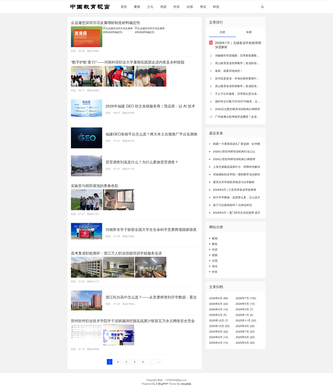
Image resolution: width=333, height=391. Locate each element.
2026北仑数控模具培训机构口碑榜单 (237, 109)
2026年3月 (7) (244, 309)
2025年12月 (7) (218, 320)
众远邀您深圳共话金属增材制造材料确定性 (105, 22)
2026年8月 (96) (218, 298)
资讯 (214, 266)
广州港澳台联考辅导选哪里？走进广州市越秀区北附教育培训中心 (238, 117)
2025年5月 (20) (245, 337)
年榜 (249, 32)
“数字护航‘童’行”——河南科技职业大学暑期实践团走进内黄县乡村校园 (127, 62)
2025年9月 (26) (245, 326)
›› (159, 362)
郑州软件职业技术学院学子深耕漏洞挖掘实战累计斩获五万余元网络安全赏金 (133, 320)
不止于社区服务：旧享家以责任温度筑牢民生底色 (238, 94)
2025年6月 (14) (218, 337)
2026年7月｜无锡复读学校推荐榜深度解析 (238, 45)
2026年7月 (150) (246, 298)
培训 (163, 6)
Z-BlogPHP (162, 383)
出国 (190, 6)
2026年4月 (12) (218, 309)
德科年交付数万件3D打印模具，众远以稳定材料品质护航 (238, 101)
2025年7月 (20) (245, 331)
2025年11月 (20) (246, 320)
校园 (214, 255)
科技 (216, 6)
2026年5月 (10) (245, 304)
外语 (176, 6)
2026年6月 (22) (218, 304)
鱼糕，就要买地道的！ (229, 71)
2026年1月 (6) (244, 315)
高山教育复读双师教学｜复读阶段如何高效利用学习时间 (238, 63)
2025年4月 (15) (218, 343)
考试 (203, 6)
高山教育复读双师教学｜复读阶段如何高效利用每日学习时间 (238, 86)
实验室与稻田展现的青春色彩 (94, 185)
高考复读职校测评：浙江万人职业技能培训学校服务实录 (116, 253)
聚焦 (214, 244)
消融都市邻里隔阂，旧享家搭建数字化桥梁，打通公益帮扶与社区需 (238, 55)
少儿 (150, 6)
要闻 (137, 6)
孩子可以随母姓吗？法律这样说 (232, 205)
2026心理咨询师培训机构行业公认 (234, 151)
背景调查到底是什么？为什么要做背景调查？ (142, 161)
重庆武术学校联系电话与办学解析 (234, 182)
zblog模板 (186, 383)
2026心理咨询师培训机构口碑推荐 (234, 159)
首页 (124, 6)
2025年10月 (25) (219, 326)
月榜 (222, 32)
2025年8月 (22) (218, 331)
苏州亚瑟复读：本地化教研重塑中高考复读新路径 (238, 78)
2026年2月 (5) (218, 315)
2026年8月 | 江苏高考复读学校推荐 (234, 190)
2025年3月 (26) (245, 343)
